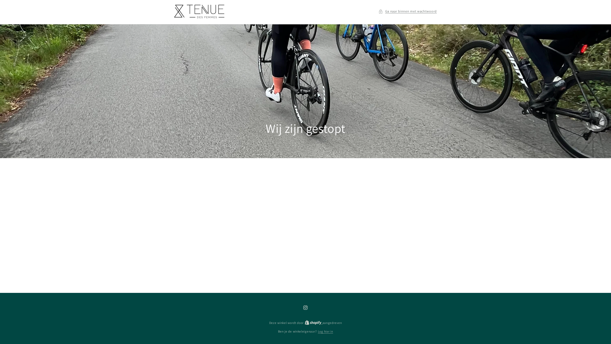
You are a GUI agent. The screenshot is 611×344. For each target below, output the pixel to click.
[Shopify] (313, 323)
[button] (408, 11)
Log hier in (325, 331)
